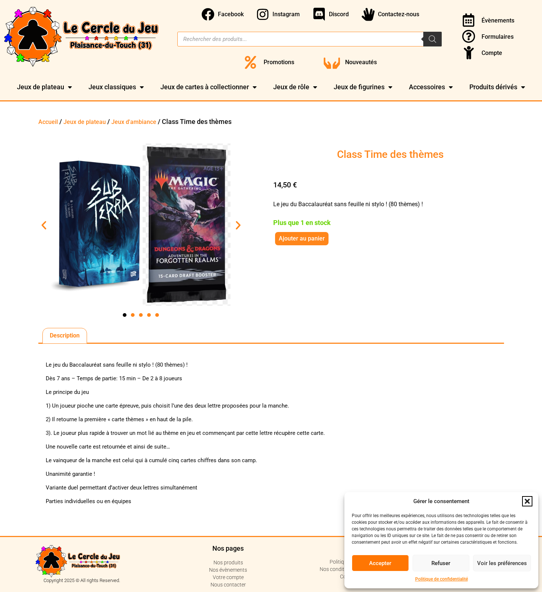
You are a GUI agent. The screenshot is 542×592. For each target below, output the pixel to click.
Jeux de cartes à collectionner (204, 87)
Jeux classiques (112, 87)
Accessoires (427, 87)
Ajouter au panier (302, 238)
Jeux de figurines (359, 87)
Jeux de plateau (40, 87)
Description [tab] (65, 335)
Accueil (48, 121)
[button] (527, 501)
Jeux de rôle (291, 87)
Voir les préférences (502, 563)
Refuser (440, 563)
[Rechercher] (432, 39)
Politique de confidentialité (441, 579)
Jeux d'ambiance (133, 121)
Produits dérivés (493, 87)
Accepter (380, 563)
